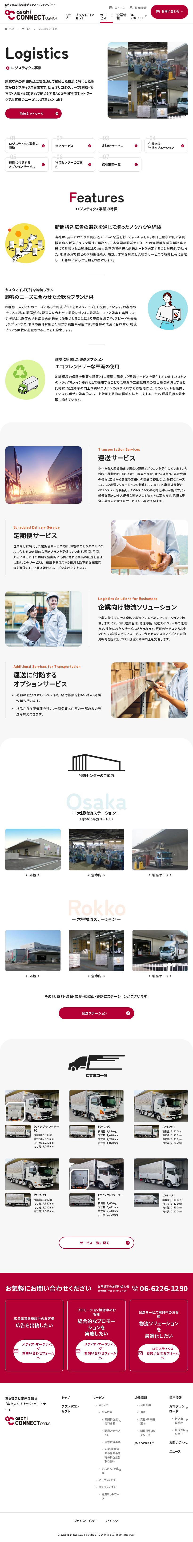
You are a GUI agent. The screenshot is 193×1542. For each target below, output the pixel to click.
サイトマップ (111, 1520)
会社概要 (145, 1405)
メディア (103, 1405)
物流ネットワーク (32, 113)
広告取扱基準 (113, 1442)
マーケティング (107, 1480)
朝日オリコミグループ (147, 1433)
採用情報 (141, 8)
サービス (103, 16)
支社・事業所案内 (147, 1421)
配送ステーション (94, 1013)
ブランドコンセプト (84, 16)
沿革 (143, 1412)
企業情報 (122, 16)
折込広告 (107, 1412)
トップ (68, 16)
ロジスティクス (107, 1487)
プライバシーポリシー (86, 1520)
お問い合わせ (178, 1442)
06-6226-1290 (164, 1288)
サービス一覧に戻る (94, 1242)
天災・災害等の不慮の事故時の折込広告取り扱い (113, 1455)
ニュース (120, 8)
